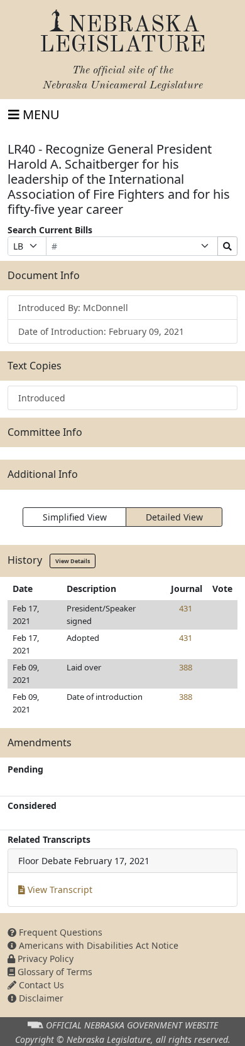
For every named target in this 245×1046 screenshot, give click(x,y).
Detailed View (174, 517)
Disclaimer (39, 998)
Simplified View (75, 517)
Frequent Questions (59, 932)
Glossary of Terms (53, 972)
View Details (72, 561)
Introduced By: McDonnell (73, 308)
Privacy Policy (44, 958)
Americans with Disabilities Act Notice (97, 945)
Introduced (41, 398)
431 (185, 608)
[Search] (227, 246)
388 (185, 667)
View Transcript (58, 889)
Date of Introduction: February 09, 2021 (101, 331)
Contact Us (40, 985)
